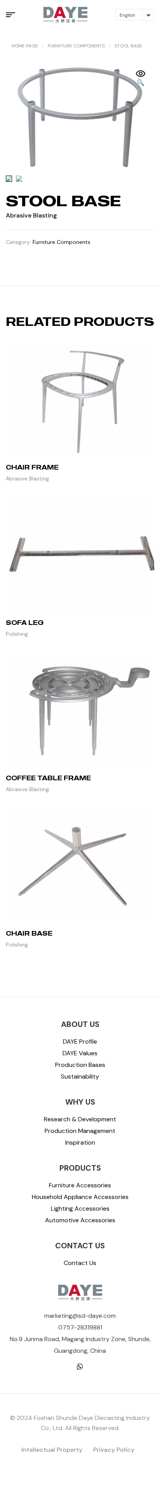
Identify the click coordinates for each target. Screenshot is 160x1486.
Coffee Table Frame (48, 778)
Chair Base (29, 933)
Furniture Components (76, 46)
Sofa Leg (24, 622)
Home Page (25, 46)
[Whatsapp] (80, 1366)
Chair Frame (32, 467)
